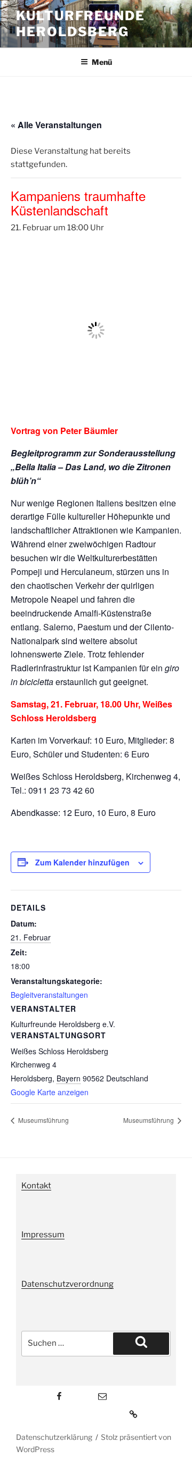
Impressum (43, 1234)
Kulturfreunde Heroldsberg (80, 23)
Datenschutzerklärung (54, 1436)
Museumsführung (43, 1119)
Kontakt (36, 1185)
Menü (102, 61)
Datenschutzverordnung (67, 1284)
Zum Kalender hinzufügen (82, 862)
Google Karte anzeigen (50, 1092)
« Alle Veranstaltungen (56, 125)
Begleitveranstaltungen (49, 994)
